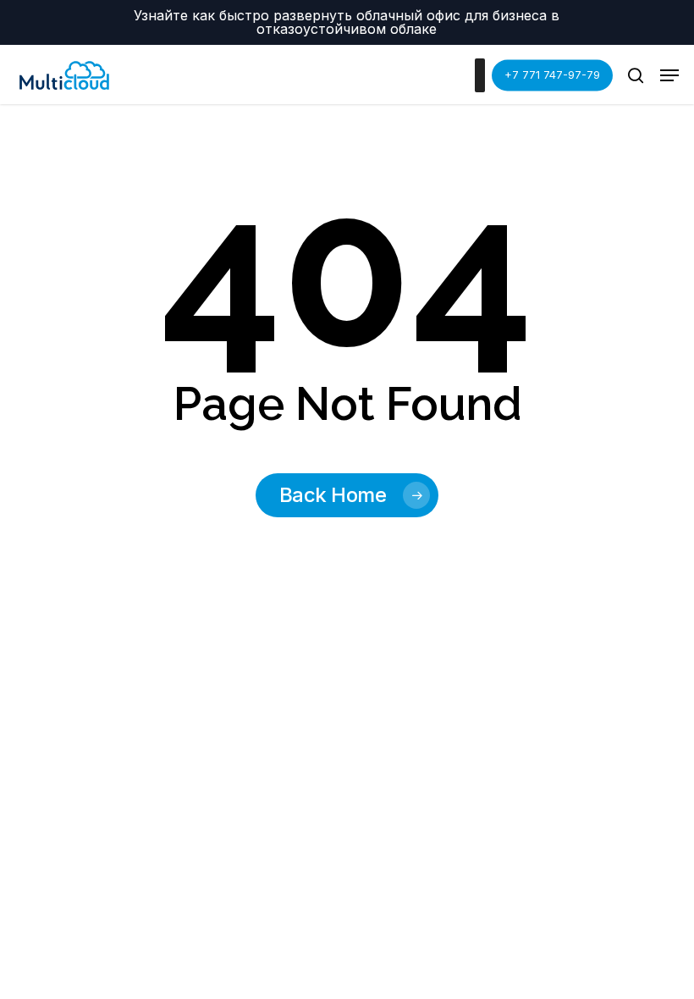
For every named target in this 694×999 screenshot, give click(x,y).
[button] (669, 75)
